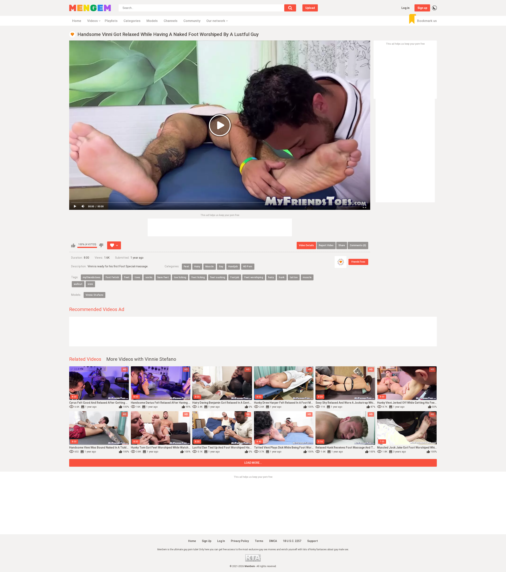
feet (126, 277)
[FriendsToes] (340, 262)
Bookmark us (427, 21)
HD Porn (247, 266)
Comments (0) (358, 245)
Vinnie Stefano (94, 295)
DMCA (273, 541)
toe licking (180, 277)
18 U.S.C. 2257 (292, 541)
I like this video (73, 245)
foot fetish (112, 277)
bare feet (163, 277)
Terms (259, 541)
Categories (132, 21)
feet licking (198, 277)
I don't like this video (101, 245)
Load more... (253, 462)
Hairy (197, 266)
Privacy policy (240, 541)
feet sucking (217, 277)
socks (149, 277)
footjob (234, 277)
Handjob (233, 266)
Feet (186, 266)
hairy (271, 277)
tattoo (294, 277)
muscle (307, 277)
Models (152, 21)
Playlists (111, 21)
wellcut (78, 284)
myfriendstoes (91, 277)
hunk (281, 277)
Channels (170, 21)
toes (137, 277)
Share (341, 245)
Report (326, 245)
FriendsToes (358, 261)
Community (191, 21)
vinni (90, 284)
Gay (221, 266)
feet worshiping (253, 277)
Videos (92, 21)
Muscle (209, 266)
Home (76, 21)
